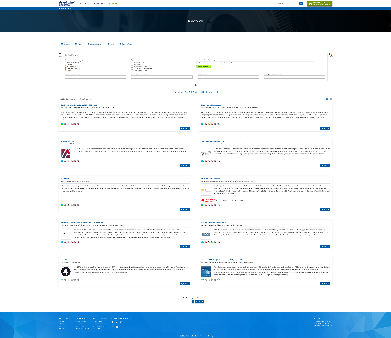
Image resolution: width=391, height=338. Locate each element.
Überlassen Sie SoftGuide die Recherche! (193, 92)
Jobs (60, 326)
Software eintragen (81, 321)
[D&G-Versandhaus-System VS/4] (265, 153)
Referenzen (62, 324)
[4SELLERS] (125, 272)
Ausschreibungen (96, 3)
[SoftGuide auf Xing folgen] (112, 327)
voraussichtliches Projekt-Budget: (74, 74)
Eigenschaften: (135, 60)
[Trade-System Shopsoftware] (265, 117)
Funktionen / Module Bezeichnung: (206, 60)
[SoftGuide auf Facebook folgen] (112, 322)
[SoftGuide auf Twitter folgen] (120, 322)
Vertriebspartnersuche (99, 324)
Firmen (80, 44)
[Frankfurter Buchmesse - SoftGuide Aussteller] (208, 201)
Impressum (62, 328)
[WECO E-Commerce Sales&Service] (265, 235)
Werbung (78, 324)
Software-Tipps (127, 44)
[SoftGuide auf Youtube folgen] (116, 327)
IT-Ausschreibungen (98, 321)
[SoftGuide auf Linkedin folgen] (116, 322)
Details (185, 128)
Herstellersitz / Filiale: (203, 74)
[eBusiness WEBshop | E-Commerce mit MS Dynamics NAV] (265, 272)
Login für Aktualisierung (82, 328)
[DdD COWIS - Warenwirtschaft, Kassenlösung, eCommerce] (125, 235)
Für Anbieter (113, 3)
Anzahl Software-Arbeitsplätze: (139, 74)
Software (81, 3)
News (112, 44)
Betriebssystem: (69, 60)
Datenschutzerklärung (206, 336)
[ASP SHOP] (125, 194)
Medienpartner (80, 326)
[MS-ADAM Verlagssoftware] (265, 194)
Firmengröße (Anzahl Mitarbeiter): (273, 74)
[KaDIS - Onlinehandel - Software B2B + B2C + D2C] (125, 117)
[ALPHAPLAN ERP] (125, 153)
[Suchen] (301, 3)
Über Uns (61, 321)
